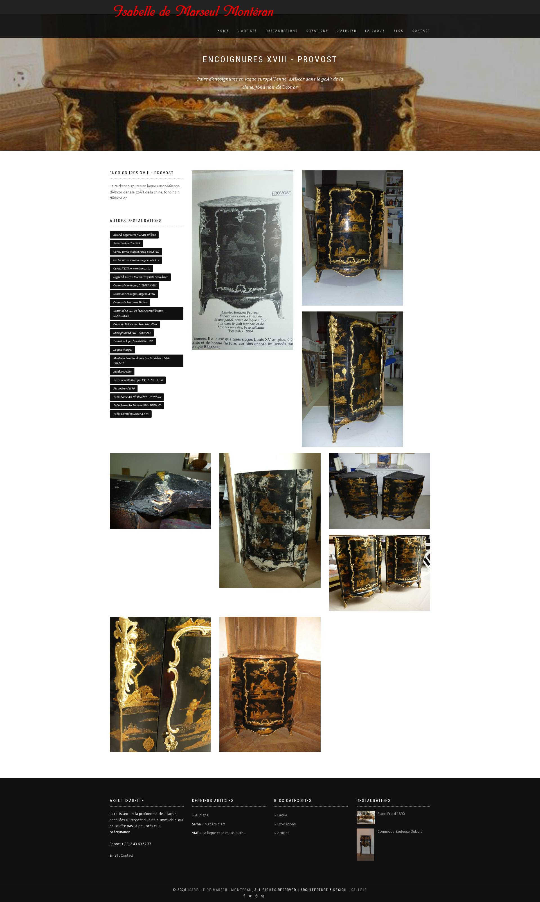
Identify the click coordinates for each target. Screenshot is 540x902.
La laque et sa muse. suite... (224, 832)
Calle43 (359, 890)
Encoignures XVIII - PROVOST (132, 333)
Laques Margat (122, 349)
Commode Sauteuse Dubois (130, 302)
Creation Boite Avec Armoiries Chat (135, 324)
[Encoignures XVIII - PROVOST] (242, 260)
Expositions (286, 824)
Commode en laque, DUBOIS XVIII (134, 285)
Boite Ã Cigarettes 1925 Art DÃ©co (134, 235)
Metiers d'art (215, 824)
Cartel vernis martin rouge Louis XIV (136, 260)
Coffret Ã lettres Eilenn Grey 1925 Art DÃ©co (140, 277)
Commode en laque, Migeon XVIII (134, 294)
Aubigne (201, 815)
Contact (421, 31)
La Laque (375, 31)
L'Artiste (247, 31)
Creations (317, 31)
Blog (398, 31)
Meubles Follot (122, 371)
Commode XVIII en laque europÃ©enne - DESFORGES (139, 313)
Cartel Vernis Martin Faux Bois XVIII (136, 251)
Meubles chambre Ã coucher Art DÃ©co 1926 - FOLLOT (141, 360)
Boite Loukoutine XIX (126, 243)
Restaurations (282, 31)
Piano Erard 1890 (124, 388)
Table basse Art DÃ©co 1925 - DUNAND (137, 397)
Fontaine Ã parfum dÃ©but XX (133, 341)
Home (223, 31)
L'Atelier (347, 31)
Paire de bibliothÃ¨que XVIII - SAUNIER (138, 380)
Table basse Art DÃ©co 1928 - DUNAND (137, 405)
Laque (282, 815)
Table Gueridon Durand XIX (131, 414)
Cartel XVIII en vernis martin (131, 268)
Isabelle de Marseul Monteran (220, 890)
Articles (283, 832)
